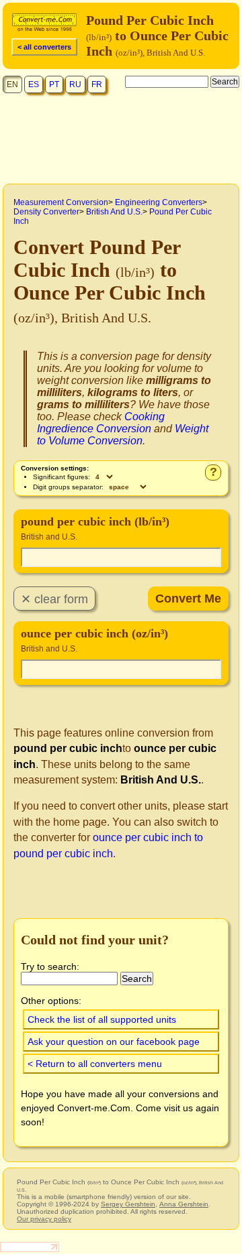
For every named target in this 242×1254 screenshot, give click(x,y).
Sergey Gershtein (128, 1204)
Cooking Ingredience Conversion (101, 422)
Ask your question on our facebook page (114, 1041)
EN (12, 84)
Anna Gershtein (183, 1204)
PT (54, 84)
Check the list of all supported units (102, 1019)
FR (96, 84)
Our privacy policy (44, 1218)
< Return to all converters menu (95, 1063)
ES (33, 84)
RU (75, 84)
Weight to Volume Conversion (122, 434)
